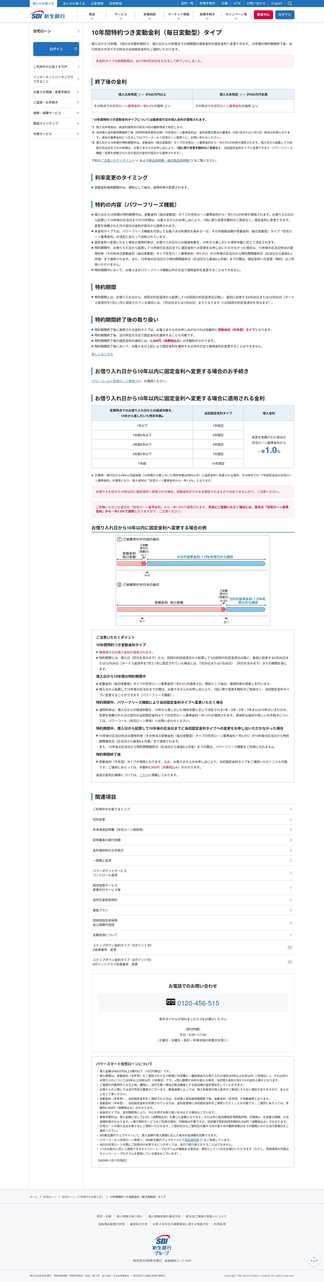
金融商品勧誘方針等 (111, 1224)
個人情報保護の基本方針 (164, 1216)
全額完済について (105, 935)
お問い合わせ (256, 3)
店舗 (224, 3)
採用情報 (115, 3)
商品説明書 (192, 1140)
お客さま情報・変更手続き (51, 92)
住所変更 (99, 819)
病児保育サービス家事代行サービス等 (107, 887)
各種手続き (207, 14)
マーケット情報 (178, 14)
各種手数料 (207, 3)
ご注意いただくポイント (118, 160)
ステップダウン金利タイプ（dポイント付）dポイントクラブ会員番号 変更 (123, 961)
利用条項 (220, 1224)
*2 (165, 106)
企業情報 (97, 3)
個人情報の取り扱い (130, 1216)
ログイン (284, 14)
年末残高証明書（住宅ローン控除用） (119, 829)
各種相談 (149, 14)
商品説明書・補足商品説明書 (169, 160)
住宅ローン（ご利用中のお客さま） (83, 1197)
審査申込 (263, 14)
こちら (144, 775)
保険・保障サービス (47, 113)
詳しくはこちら (102, 354)
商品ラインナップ (45, 123)
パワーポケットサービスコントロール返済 (110, 872)
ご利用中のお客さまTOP (50, 66)
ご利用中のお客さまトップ (111, 809)
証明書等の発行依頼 (107, 840)
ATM (237, 3)
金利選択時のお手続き (108, 850)
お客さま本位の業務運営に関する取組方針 (181, 1224)
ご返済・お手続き (45, 102)
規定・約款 (104, 1216)
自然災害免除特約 (105, 900)
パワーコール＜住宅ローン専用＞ (114, 381)
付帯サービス (42, 134)
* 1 (139, 94)
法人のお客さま (74, 3)
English (277, 3)
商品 (92, 14)
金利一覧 (187, 3)
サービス (121, 14)
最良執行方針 (139, 1224)
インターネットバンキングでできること (53, 79)
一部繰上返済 (102, 860)
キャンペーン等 (236, 14)
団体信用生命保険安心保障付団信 (105, 922)
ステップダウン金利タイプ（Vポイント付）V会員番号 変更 (123, 947)
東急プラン (100, 910)
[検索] (289, 3)
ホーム (34, 1197)
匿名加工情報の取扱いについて (206, 1216)
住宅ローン (42, 30)
